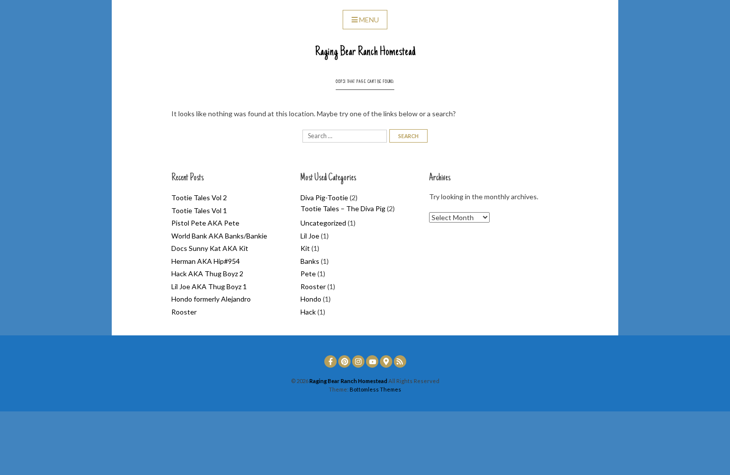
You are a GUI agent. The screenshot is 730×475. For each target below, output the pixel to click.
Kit (305, 248)
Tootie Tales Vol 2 (199, 197)
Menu (369, 19)
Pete (308, 273)
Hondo (310, 299)
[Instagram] (358, 361)
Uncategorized (323, 223)
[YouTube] (372, 361)
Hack (308, 312)
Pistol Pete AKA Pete (205, 223)
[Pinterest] (344, 361)
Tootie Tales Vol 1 (199, 210)
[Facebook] (330, 361)
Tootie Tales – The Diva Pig (342, 208)
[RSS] (400, 361)
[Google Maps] (386, 361)
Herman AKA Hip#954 (205, 261)
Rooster (184, 312)
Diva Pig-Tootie (324, 197)
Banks (309, 261)
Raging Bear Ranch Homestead (365, 52)
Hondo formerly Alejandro (211, 299)
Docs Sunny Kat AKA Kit (209, 248)
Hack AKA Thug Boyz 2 (207, 273)
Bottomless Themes (375, 389)
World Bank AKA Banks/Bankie (219, 236)
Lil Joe (309, 236)
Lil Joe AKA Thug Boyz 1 (209, 286)
